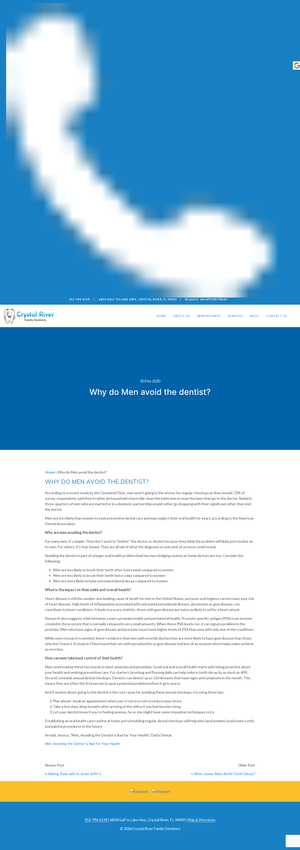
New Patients (209, 316)
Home (161, 316)
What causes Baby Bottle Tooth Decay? (224, 774)
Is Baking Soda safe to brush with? (71, 774)
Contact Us (276, 316)
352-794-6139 (96, 819)
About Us (181, 316)
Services (235, 316)
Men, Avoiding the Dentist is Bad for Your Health (82, 744)
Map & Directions (201, 819)
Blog (254, 316)
